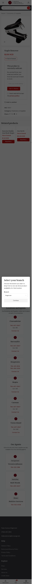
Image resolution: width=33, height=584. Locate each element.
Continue (16, 300)
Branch (6, 292)
